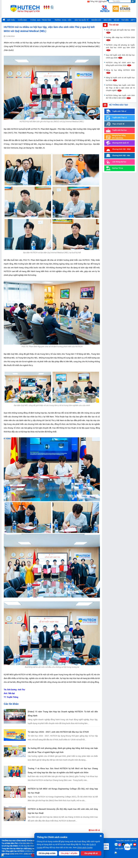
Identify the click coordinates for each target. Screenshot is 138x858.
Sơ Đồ (127, 841)
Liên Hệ (133, 841)
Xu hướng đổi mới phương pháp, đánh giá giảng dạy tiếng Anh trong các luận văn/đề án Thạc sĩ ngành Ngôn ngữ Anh (63, 750)
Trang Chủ (120, 841)
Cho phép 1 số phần (69, 853)
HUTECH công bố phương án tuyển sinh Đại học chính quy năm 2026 (120, 46)
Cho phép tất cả (91, 853)
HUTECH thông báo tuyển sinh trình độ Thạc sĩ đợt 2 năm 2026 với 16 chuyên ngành (120, 87)
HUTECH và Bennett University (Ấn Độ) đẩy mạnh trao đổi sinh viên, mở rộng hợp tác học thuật (63, 811)
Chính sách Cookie (84, 847)
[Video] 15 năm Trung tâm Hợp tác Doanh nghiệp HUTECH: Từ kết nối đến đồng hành (63, 713)
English (104, 1)
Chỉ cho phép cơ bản (47, 853)
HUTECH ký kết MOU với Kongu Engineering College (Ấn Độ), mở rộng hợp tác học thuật (63, 791)
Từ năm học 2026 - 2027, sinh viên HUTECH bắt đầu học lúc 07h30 (58, 732)
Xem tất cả (95, 830)
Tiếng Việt (94, 1)
